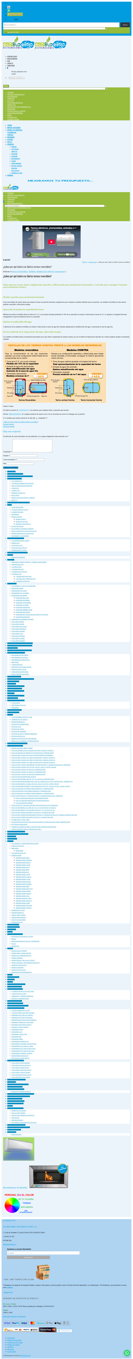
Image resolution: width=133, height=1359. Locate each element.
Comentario (7, 452)
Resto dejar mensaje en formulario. (14, 1316)
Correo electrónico (10, 459)
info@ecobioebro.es (9, 1244)
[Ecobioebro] (66, 43)
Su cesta (13, 19)
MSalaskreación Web (25, 1355)
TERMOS (32, 271)
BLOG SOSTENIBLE (20, 271)
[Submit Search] (24, 78)
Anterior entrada (8, 424)
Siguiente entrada (8, 426)
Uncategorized (59, 271)
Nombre (6, 456)
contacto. (10, 1287)
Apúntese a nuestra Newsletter (19, 1249)
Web (4, 463)
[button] (127, 1353)
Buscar (125, 25)
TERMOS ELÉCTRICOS (45, 271)
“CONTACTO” (24, 410)
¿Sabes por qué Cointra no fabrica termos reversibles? (20, 422)
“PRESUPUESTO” (15, 414)
